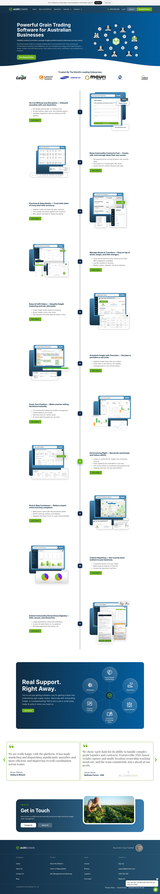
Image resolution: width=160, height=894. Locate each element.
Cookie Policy (122, 888)
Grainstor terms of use (136, 888)
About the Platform (45, 9)
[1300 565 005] (108, 9)
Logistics (87, 874)
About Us (19, 869)
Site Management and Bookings (61, 874)
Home (34, 9)
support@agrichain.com (126, 869)
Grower (86, 864)
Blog (17, 879)
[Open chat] (155, 889)
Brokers (87, 869)
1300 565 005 (114, 9)
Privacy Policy (110, 888)
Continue (98, 2)
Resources (57, 9)
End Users (87, 879)
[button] (4, 759)
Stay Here (108, 2)
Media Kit (121, 879)
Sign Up (121, 864)
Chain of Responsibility (58, 869)
